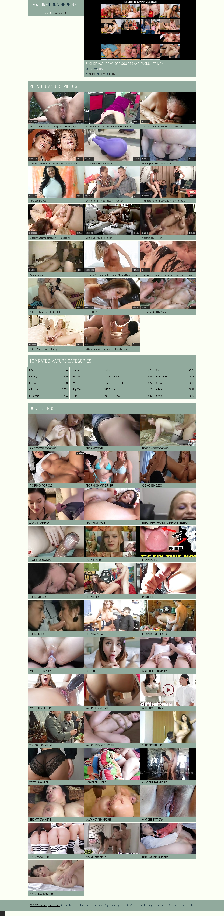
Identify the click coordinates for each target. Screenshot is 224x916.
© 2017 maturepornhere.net (45, 905)
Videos (48, 13)
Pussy (112, 73)
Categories (60, 13)
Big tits (92, 73)
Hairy (102, 73)
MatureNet (56, 5)
